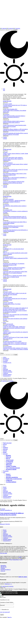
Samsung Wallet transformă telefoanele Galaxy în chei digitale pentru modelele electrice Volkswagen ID (15, 218)
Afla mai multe (3, 553)
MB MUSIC (4, 566)
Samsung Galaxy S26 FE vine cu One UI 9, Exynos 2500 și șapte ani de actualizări (15, 170)
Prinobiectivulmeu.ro (6, 569)
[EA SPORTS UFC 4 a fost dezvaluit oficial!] (5, 247)
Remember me (5, 609)
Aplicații (5, 187)
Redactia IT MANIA (5, 524)
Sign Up (9, 617)
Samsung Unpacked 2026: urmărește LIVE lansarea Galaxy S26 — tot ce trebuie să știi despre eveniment (15, 348)
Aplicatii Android (4, 510)
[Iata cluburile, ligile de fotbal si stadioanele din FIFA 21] (8, 256)
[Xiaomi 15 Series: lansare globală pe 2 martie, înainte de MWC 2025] (5, 152)
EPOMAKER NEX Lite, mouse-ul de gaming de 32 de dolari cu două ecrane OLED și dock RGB (15, 308)
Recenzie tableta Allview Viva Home (11, 304)
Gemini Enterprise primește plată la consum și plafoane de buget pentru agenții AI (13, 122)
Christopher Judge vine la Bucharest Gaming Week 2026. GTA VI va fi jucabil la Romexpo (15, 272)
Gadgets (5, 138)
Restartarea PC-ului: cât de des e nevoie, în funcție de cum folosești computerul (15, 311)
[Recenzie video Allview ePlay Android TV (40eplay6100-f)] (13, 157)
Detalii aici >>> (8, 584)
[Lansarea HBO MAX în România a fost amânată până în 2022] (10, 109)
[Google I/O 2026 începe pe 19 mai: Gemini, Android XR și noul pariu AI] (6, 336)
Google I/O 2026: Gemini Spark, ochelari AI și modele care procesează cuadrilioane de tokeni (14, 327)
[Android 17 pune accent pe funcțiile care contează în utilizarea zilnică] (6, 330)
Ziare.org (3, 571)
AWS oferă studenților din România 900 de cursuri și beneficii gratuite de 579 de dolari (15, 134)
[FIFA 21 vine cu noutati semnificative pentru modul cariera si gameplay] (5, 251)
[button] (14, 593)
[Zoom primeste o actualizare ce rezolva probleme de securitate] (7, 209)
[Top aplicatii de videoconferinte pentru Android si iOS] (6, 204)
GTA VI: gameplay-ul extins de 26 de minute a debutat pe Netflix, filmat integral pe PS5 (14, 268)
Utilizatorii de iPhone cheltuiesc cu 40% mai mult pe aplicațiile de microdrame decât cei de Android (15, 130)
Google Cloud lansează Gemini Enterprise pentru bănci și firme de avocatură (14, 126)
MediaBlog (3, 565)
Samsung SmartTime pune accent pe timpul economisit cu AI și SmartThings (13, 226)
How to (10, 510)
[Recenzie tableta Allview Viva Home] (8, 302)
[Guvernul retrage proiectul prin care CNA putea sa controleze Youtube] (7, 103)
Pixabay (17, 559)
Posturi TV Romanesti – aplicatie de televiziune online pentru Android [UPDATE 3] (14, 201)
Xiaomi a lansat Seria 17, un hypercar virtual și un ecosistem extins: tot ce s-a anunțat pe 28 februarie (15, 343)
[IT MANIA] (10, 28)
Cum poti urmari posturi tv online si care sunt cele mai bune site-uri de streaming (14, 294)
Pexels (11, 559)
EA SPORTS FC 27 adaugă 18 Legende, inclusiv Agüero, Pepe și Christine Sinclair (14, 276)
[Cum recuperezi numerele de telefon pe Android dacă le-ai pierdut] (2, 508)
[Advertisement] (14, 14)
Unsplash (14, 559)
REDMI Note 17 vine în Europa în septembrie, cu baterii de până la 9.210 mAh (15, 178)
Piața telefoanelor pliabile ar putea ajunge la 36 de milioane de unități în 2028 (14, 174)
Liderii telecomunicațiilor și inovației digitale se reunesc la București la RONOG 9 (14, 116)
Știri (4, 90)
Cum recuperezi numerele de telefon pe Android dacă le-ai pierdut (12, 514)
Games (4, 235)
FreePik (20, 559)
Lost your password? (5, 612)
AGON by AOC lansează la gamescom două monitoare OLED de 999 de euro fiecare (13, 182)
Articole (5, 281)
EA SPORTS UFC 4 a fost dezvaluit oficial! (13, 248)
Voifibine (3, 568)
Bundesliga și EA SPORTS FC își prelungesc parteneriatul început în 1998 (13, 264)
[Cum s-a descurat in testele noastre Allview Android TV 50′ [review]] (8, 162)
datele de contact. (22, 576)
